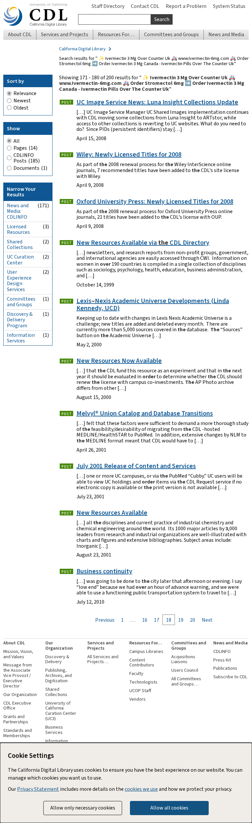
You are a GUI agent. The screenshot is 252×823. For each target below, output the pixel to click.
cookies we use (141, 789)
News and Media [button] (226, 34)
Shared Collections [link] (28, 244)
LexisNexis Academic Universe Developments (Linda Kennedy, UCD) (152, 304)
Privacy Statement (38, 789)
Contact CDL (145, 6)
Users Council (184, 670)
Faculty (136, 673)
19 (180, 619)
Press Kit (222, 660)
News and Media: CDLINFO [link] (28, 211)
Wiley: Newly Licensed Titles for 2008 (128, 154)
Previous (105, 619)
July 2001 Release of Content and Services (136, 465)
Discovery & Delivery (57, 659)
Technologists (143, 682)
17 (156, 619)
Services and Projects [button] (64, 34)
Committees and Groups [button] (171, 34)
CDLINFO (222, 651)
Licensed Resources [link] (28, 229)
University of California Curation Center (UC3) (60, 711)
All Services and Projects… (102, 659)
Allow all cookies (169, 807)
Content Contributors (141, 662)
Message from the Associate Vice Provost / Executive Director (17, 675)
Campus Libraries (146, 651)
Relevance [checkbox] (24, 93)
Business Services (54, 730)
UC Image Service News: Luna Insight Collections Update (157, 102)
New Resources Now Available (119, 360)
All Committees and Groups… (186, 681)
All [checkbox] (16, 141)
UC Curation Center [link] (28, 259)
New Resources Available (111, 512)
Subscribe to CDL (230, 677)
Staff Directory (108, 6)
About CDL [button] (20, 34)
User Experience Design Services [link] (28, 280)
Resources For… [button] (116, 34)
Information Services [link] (28, 338)
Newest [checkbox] (22, 101)
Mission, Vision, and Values (18, 654)
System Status (229, 6)
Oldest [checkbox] (21, 108)
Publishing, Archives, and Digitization (58, 675)
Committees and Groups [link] (28, 301)
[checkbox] (28, 148)
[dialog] (126, 783)
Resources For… (145, 643)
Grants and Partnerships (15, 719)
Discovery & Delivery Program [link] (28, 320)
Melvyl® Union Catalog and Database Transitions (144, 413)
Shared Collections (56, 692)
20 (192, 619)
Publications (225, 668)
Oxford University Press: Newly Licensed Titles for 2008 (154, 201)
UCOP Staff (140, 690)
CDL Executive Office (17, 705)
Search (161, 19)
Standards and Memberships (17, 733)
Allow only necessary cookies (82, 807)
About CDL (14, 643)
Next (207, 619)
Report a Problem (186, 6)
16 (144, 619)
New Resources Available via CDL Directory (142, 242)
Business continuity (104, 571)
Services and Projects (100, 645)
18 (168, 619)
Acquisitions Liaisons (183, 659)
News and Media (230, 643)
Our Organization (20, 694)
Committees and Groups (188, 645)
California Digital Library (82, 49)
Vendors (137, 699)
